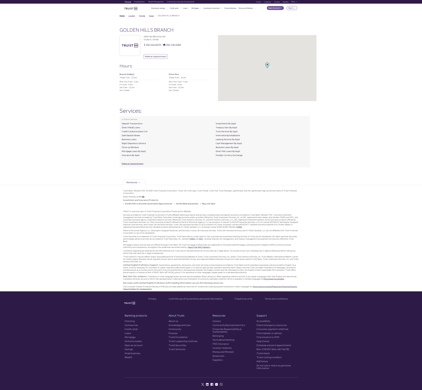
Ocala (151, 16)
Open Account (274, 8)
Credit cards (131, 329)
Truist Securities (177, 345)
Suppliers (218, 360)
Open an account (134, 345)
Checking (130, 321)
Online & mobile (133, 341)
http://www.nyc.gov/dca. (273, 279)
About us (173, 321)
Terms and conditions (276, 298)
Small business (132, 353)
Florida (142, 16)
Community (175, 329)
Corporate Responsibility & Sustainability (227, 330)
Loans (128, 333)
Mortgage (130, 337)
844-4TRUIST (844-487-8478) (272, 349)
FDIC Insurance (221, 343)
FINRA (239, 227)
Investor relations (222, 348)
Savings (129, 349)
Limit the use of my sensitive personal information (195, 298)
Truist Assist (263, 353)
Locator (131, 16)
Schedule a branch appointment (273, 345)
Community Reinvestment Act (229, 325)
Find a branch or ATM (267, 337)
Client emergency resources (271, 325)
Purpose (173, 333)
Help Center (263, 341)
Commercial (131, 325)
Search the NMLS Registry (199, 247)
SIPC (201, 239)
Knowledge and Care (180, 325)
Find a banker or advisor (269, 333)
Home (122, 16)
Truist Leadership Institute (183, 341)
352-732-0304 (173, 44)
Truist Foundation (178, 337)
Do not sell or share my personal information (273, 367)
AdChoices (262, 361)
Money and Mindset (223, 352)
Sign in (292, 8)
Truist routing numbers (269, 357)
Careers (217, 321)
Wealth (128, 357)
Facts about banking (223, 339)
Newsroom (218, 356)
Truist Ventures (177, 349)
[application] (267, 68)
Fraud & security (243, 298)
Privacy (152, 298)
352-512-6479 (153, 44)
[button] (159, 8)
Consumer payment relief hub (272, 329)
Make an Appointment (155, 57)
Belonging (218, 335)
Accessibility (263, 321)
